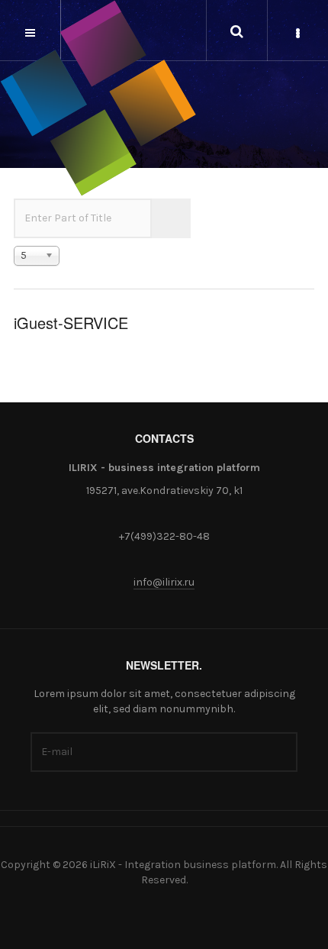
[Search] (162, 218)
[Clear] (181, 218)
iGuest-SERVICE (71, 322)
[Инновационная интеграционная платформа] (98, 98)
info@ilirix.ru (164, 582)
